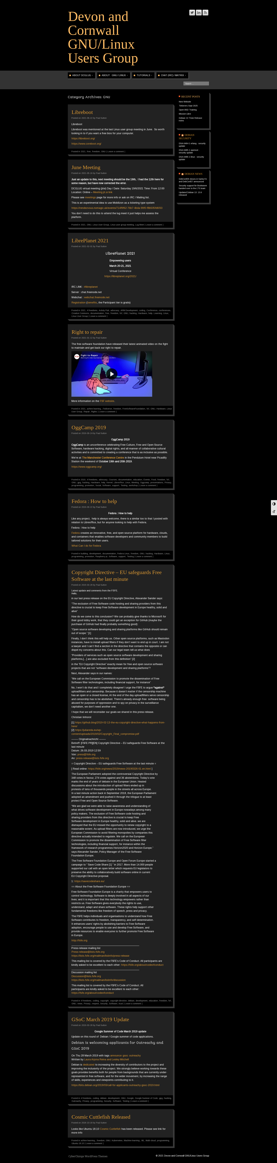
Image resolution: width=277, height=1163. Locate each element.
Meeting (135, 482)
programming (78, 485)
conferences (164, 310)
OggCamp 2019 (89, 427)
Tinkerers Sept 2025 (188, 106)
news (79, 1003)
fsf (121, 313)
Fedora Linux (123, 553)
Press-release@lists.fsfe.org (88, 951)
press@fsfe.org (86, 754)
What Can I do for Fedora (86, 545)
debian (131, 1001)
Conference (152, 310)
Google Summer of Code (146, 1098)
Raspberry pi (101, 556)
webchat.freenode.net (97, 297)
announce (116, 1055)
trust (121, 1003)
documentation (97, 313)
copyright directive (118, 1001)
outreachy (135, 1055)
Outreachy (76, 1101)
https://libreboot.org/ (83, 138)
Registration (79, 302)
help (150, 313)
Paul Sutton (101, 118)
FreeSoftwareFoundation (133, 409)
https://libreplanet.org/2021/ (120, 276)
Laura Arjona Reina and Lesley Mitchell (106, 1059)
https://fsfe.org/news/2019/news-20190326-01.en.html (119, 768)
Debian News (193, 173)
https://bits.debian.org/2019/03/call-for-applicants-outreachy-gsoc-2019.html (115, 1085)
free (89, 151)
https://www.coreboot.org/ (86, 143)
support (115, 485)
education (137, 479)
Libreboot (82, 112)
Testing (124, 485)
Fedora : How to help (94, 501)
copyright (104, 1001)
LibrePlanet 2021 (90, 240)
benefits (92, 302)
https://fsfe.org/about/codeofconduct (142, 964)
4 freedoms (92, 310)
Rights (94, 411)
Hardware (142, 313)
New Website (185, 102)
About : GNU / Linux (114, 75)
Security (104, 1003)
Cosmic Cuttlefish (110, 1128)
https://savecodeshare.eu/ (89, 881)
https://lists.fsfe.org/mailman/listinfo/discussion (99, 980)
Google (130, 1098)
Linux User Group (101, 225)
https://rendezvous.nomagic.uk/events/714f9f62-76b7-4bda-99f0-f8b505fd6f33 (117, 208)
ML (143, 1140)
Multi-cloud (151, 1140)
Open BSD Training (188, 110)
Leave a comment (116, 151)
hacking (133, 313)
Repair (87, 411)
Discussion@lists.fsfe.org (86, 976)
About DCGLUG (81, 75)
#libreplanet (91, 286)
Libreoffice (119, 482)
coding (142, 310)
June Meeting (86, 167)
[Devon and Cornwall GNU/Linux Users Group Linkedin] (199, 12)
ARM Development (129, 310)
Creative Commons (80, 313)
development (95, 553)
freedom (96, 151)
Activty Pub (104, 310)
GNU (103, 151)
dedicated (88, 1064)
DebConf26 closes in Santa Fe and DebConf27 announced (193, 180)
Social (98, 485)
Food (153, 479)
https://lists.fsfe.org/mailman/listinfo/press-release (100, 955)
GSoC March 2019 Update (100, 1019)
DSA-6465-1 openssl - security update (189, 151)
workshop (133, 485)
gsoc (125, 1055)
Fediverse (107, 409)
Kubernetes (117, 1140)
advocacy (115, 310)
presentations (156, 482)
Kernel (110, 482)
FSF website (107, 401)
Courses (113, 479)
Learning (158, 313)
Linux (165, 313)
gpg (79, 482)
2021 (83, 151)
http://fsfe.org (79, 940)
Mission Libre (185, 114)
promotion (89, 485)
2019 (83, 479)
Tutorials (144, 75)
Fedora (76, 532)
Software (106, 485)
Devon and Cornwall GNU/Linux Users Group (103, 37)
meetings (90, 197)
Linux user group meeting (122, 225)
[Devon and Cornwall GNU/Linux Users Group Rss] (205, 12)
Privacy (168, 482)
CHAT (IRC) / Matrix (173, 75)
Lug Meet (139, 225)
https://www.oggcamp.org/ (87, 466)
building (84, 553)
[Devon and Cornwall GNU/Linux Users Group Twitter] (192, 12)
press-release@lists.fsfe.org (92, 758)
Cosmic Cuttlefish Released (101, 1117)
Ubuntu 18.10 (78, 1143)
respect (95, 1003)
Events (147, 479)
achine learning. (94, 409)
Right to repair (87, 332)
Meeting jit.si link (102, 192)
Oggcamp (144, 482)
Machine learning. (132, 1140)
